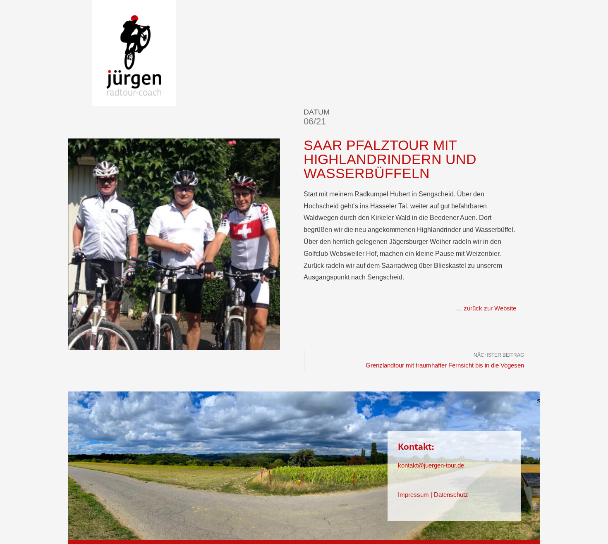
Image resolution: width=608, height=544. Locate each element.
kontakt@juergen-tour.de (431, 465)
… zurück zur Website (486, 308)
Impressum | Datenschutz (433, 494)
